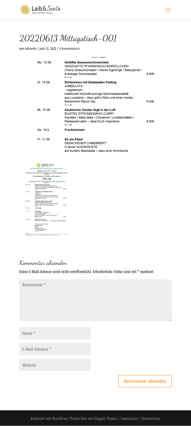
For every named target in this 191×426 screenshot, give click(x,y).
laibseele (30, 48)
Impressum (130, 418)
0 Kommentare (69, 48)
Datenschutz (151, 418)
